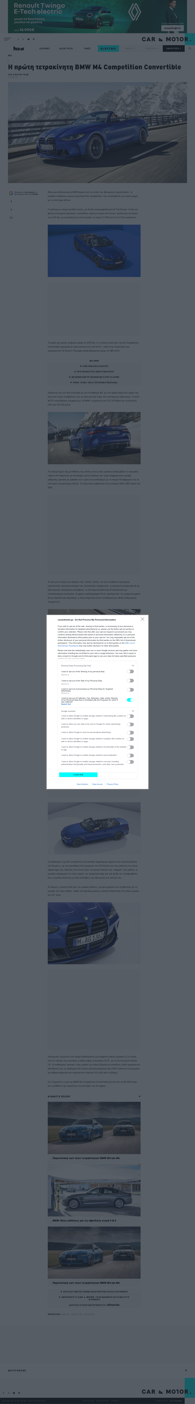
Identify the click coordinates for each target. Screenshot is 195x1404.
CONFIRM (78, 775)
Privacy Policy (112, 784)
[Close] (143, 619)
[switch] (130, 671)
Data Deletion (82, 784)
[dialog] (97, 702)
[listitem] (97, 665)
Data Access (97, 784)
